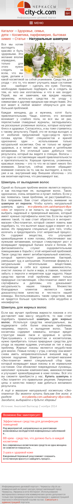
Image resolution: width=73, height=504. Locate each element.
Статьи (20, 39)
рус (68, 13)
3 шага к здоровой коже (18, 452)
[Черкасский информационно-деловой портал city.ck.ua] (36, 10)
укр (68, 8)
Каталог (7, 31)
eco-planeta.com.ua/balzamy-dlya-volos (46, 396)
